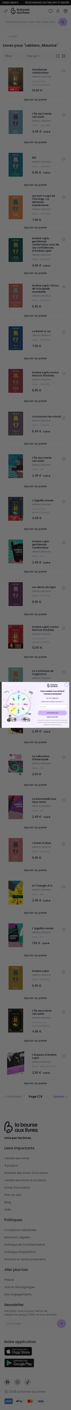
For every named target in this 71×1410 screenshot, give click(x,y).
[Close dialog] (66, 685)
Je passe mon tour (52, 717)
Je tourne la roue (52, 713)
